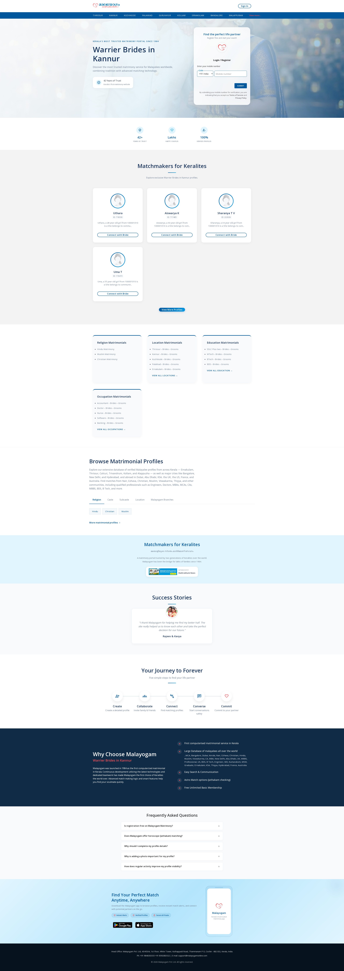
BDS (209, 364)
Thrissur (98, 15)
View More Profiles (172, 309)
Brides (165, 349)
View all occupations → (111, 429)
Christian (109, 511)
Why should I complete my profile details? (146, 846)
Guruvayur (165, 15)
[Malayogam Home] (106, 6)
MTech (210, 354)
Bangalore (217, 15)
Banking (101, 423)
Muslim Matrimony (106, 354)
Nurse (100, 413)
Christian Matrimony (107, 359)
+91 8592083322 (162, 955)
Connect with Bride (117, 234)
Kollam (181, 15)
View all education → (220, 370)
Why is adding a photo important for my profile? (149, 856)
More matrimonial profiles (105, 522)
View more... (255, 15)
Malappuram (236, 15)
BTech (210, 359)
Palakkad (147, 15)
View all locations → (165, 375)
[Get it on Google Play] (123, 925)
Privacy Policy (240, 98)
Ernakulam (198, 15)
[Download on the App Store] (144, 925)
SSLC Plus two (214, 349)
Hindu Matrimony (105, 349)
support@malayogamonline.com (192, 955)
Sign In (244, 6)
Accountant (102, 403)
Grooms (174, 349)
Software (101, 418)
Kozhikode (130, 15)
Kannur (113, 15)
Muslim (125, 511)
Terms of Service (236, 95)
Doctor (100, 408)
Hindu (95, 511)
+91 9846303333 (147, 955)
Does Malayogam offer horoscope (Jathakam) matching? (153, 835)
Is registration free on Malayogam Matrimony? (148, 825)
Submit (240, 86)
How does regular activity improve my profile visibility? (153, 866)
